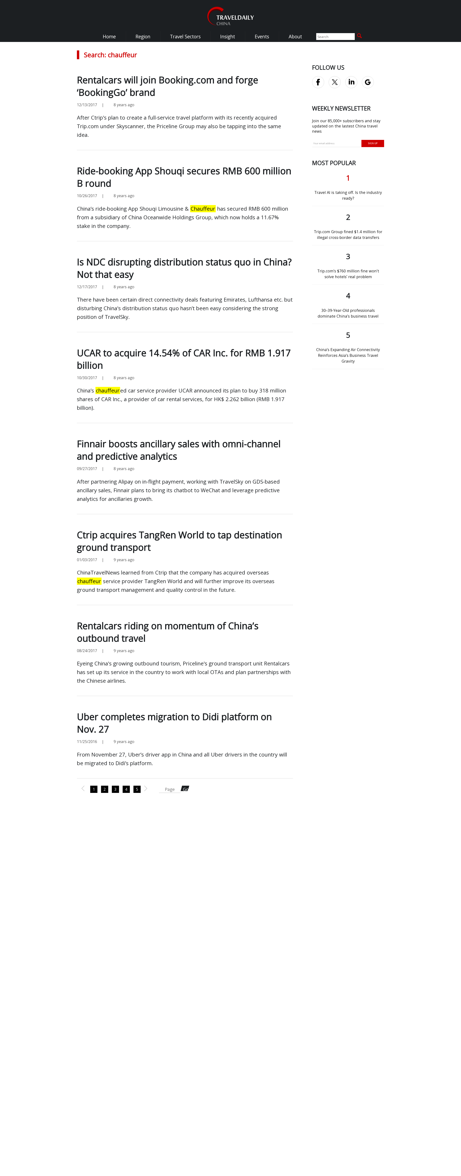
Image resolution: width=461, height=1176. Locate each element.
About (295, 36)
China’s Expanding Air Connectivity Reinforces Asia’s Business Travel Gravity (348, 355)
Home (109, 36)
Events (262, 36)
